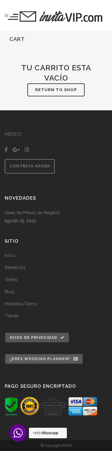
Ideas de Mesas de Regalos (32, 212)
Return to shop (56, 89)
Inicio (10, 255)
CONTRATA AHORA (30, 166)
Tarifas (11, 279)
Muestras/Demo (21, 303)
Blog (9, 291)
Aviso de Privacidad (33, 337)
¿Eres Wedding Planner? (40, 359)
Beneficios (15, 267)
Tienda (11, 315)
